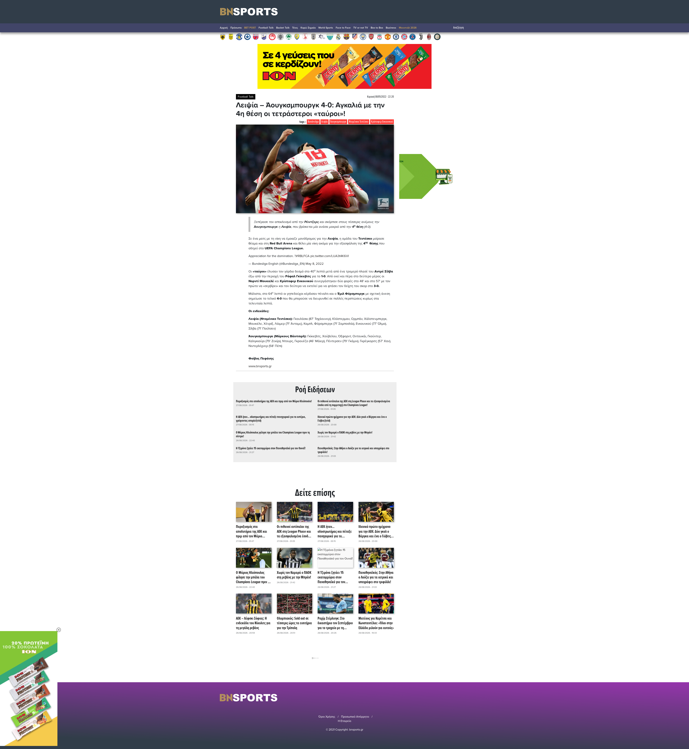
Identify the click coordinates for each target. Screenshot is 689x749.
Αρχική (224, 27)
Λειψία (324, 122)
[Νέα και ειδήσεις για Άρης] (231, 36)
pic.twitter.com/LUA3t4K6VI (329, 256)
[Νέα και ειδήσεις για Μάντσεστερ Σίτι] (363, 36)
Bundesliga (313, 122)
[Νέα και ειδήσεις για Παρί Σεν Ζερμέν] (412, 36)
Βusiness (391, 27)
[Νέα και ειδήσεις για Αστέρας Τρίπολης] (239, 36)
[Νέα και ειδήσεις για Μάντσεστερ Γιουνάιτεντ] (387, 36)
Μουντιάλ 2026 (408, 27)
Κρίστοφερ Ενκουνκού (382, 122)
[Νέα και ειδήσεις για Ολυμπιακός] (272, 36)
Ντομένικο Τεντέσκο (358, 122)
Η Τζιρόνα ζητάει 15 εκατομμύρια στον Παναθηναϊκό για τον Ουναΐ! (270, 448)
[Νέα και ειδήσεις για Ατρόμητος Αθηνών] (247, 36)
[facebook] (463, 697)
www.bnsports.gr (260, 366)
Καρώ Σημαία (308, 27)
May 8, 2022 (315, 264)
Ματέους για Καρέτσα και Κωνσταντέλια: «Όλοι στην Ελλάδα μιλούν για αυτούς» (376, 623)
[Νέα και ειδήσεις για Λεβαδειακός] (330, 36)
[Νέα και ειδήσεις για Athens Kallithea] (321, 36)
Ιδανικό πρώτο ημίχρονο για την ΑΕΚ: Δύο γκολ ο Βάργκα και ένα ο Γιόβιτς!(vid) (352, 419)
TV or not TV (360, 27)
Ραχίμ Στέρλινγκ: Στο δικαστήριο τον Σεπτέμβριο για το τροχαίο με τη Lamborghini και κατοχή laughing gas (335, 623)
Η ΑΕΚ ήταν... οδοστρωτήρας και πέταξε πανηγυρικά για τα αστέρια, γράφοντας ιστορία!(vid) (271, 419)
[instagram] (458, 697)
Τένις (295, 27)
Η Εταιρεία (344, 721)
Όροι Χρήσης (326, 716)
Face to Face (343, 27)
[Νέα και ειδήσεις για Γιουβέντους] (420, 36)
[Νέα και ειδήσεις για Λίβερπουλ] (379, 36)
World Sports (325, 27)
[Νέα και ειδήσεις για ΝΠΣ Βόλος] (255, 36)
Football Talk (266, 27)
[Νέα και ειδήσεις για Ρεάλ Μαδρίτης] (338, 36)
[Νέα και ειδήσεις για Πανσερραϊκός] (305, 36)
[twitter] (467, 697)
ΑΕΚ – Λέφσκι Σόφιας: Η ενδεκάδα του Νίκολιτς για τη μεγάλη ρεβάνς (253, 623)
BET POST (250, 27)
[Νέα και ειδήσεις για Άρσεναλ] (371, 36)
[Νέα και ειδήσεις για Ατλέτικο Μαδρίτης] (354, 36)
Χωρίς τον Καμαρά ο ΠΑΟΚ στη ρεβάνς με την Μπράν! (345, 433)
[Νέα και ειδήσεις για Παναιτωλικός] (297, 36)
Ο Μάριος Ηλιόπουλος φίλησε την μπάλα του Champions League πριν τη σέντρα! (273, 434)
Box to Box (377, 27)
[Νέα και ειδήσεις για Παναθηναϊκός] (288, 36)
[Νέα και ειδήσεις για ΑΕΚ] (222, 36)
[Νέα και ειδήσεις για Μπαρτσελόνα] (346, 36)
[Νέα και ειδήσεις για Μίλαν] (429, 36)
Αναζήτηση (458, 28)
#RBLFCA (303, 256)
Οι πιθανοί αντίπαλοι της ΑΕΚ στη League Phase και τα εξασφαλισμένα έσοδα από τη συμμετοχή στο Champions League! (354, 403)
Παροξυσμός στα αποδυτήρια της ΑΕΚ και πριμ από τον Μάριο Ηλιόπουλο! (274, 401)
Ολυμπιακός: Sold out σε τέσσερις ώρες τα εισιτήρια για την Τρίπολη (294, 623)
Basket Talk (282, 27)
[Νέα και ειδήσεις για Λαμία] (264, 36)
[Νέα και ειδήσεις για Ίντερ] (437, 36)
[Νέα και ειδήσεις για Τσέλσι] (396, 36)
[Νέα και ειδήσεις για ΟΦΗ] (280, 36)
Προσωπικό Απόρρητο (355, 716)
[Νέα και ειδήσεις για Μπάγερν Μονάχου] (404, 36)
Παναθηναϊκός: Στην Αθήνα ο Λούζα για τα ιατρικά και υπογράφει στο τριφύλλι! (353, 450)
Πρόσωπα (236, 27)
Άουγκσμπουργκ (338, 122)
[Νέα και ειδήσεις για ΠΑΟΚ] (313, 36)
